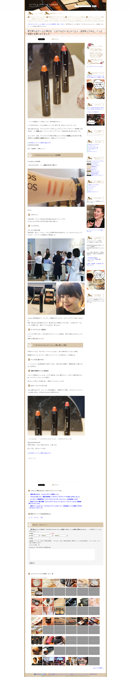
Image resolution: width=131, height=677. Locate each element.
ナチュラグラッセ (95, 170)
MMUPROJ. (94, 166)
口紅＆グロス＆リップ (93, 191)
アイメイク (90, 188)
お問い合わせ (93, 674)
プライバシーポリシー (84, 674)
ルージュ (36, 517)
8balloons (87, 675)
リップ (30, 517)
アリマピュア (94, 168)
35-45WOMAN (91, 257)
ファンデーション (92, 145)
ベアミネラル (94, 163)
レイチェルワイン (95, 162)
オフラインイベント (92, 151)
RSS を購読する (53, 674)
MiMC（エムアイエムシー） (97, 175)
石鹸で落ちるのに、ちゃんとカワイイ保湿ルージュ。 (45, 494)
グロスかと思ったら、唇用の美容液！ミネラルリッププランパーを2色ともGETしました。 (55, 496)
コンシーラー (91, 187)
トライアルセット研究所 (93, 259)
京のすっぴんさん (95, 172)
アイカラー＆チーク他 (93, 147)
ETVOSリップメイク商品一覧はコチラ (40, 142)
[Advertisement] (41, 470)
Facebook (38, 674)
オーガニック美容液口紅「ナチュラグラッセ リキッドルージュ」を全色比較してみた (54, 499)
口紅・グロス (60, 24)
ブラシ (89, 150)
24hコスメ (93, 169)
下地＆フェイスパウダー (93, 144)
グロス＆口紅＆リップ (93, 148)
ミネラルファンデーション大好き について (67, 674)
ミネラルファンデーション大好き (36, 24)
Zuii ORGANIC (94, 173)
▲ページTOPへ (98, 668)
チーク (89, 190)
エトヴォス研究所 (51, 24)
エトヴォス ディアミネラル (97, 161)
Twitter (44, 674)
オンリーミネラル (95, 165)
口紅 (41, 517)
